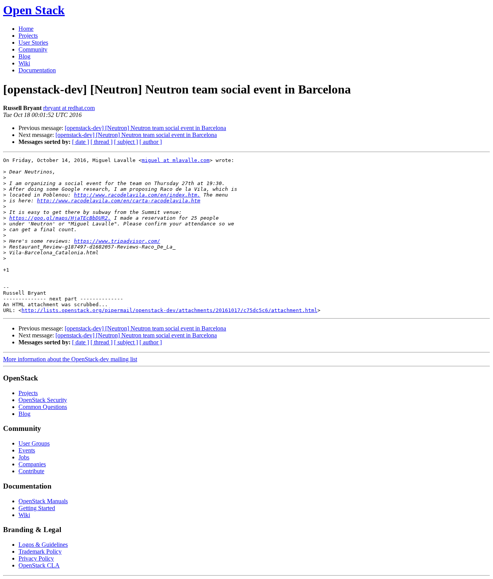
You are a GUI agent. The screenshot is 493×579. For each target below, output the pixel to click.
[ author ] (150, 141)
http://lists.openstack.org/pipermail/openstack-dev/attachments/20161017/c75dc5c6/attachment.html (169, 310)
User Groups (34, 443)
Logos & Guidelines (43, 544)
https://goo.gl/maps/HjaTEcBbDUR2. (60, 218)
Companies (32, 464)
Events (26, 450)
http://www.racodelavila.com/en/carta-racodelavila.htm (118, 201)
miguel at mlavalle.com (176, 160)
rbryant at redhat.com (69, 108)
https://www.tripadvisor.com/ (117, 241)
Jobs (23, 457)
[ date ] (80, 141)
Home (26, 28)
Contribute (31, 471)
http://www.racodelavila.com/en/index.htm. (137, 195)
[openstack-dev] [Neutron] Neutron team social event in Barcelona (145, 128)
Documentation (37, 70)
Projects (28, 35)
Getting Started (36, 508)
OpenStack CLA (39, 565)
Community (32, 49)
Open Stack (34, 10)
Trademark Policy (40, 551)
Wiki (24, 63)
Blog (24, 56)
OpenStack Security (42, 400)
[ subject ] (126, 141)
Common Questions (42, 407)
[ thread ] (101, 141)
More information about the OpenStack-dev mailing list (70, 359)
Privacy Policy (36, 558)
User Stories (33, 42)
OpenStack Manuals (43, 501)
